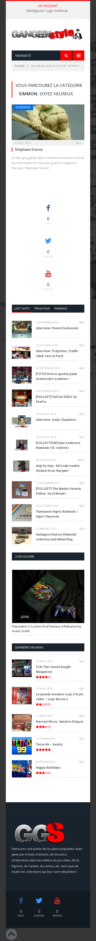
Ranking (61, 308)
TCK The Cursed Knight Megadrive (53, 669)
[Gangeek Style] (48, 35)
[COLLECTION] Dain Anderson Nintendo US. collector (58, 445)
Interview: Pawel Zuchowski (57, 328)
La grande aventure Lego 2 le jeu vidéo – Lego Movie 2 (59, 696)
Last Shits (22, 308)
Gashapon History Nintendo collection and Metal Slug (56, 536)
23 (82, 460)
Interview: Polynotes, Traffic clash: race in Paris (57, 353)
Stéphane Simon (29, 149)
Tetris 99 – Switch (49, 744)
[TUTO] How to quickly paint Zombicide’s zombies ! (56, 376)
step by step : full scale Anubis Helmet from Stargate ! (58, 468)
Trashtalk (42, 308)
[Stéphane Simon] (48, 123)
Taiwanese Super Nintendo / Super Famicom (57, 513)
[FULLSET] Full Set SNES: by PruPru (56, 399)
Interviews (23, 107)
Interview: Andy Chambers (56, 419)
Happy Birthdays (48, 767)
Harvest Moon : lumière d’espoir (60, 721)
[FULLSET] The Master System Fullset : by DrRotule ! (58, 490)
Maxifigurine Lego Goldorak (47, 11)
